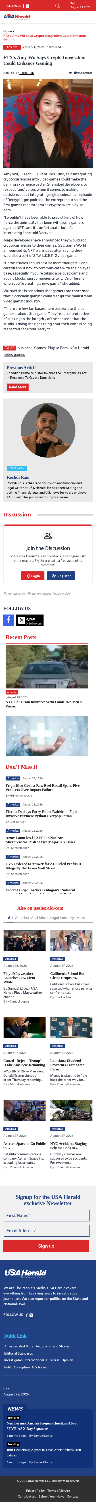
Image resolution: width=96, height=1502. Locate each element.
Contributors (27, 1496)
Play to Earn (58, 348)
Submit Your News (51, 1496)
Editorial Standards (18, 1353)
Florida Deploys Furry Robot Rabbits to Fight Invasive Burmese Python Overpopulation (42, 814)
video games (14, 355)
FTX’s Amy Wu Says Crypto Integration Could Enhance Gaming (44, 37)
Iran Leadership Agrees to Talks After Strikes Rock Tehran (44, 1452)
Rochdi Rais (26, 72)
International (34, 1360)
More (80, 917)
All (10, 917)
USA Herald (79, 348)
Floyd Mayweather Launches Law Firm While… (19, 977)
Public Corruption (17, 1367)
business (25, 348)
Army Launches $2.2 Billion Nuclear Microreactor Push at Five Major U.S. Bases (40, 840)
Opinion (67, 1360)
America (12, 47)
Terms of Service (58, 1490)
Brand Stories (59, 1346)
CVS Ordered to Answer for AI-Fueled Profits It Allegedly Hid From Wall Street (43, 866)
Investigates (13, 1360)
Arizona (41, 1346)
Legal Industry (62, 917)
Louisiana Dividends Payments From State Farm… (67, 1065)
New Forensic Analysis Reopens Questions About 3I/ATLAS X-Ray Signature (42, 1426)
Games (40, 348)
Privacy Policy (35, 1490)
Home (7, 31)
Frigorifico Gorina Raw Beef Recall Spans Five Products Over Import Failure (43, 787)
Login (32, 576)
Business (52, 1360)
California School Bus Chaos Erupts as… (67, 975)
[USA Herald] (17, 17)
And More (39, 917)
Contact (72, 1496)
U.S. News (39, 1367)
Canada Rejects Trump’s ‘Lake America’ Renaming (24, 1063)
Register (61, 576)
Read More (17, 387)
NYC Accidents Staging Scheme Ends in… (68, 1145)
